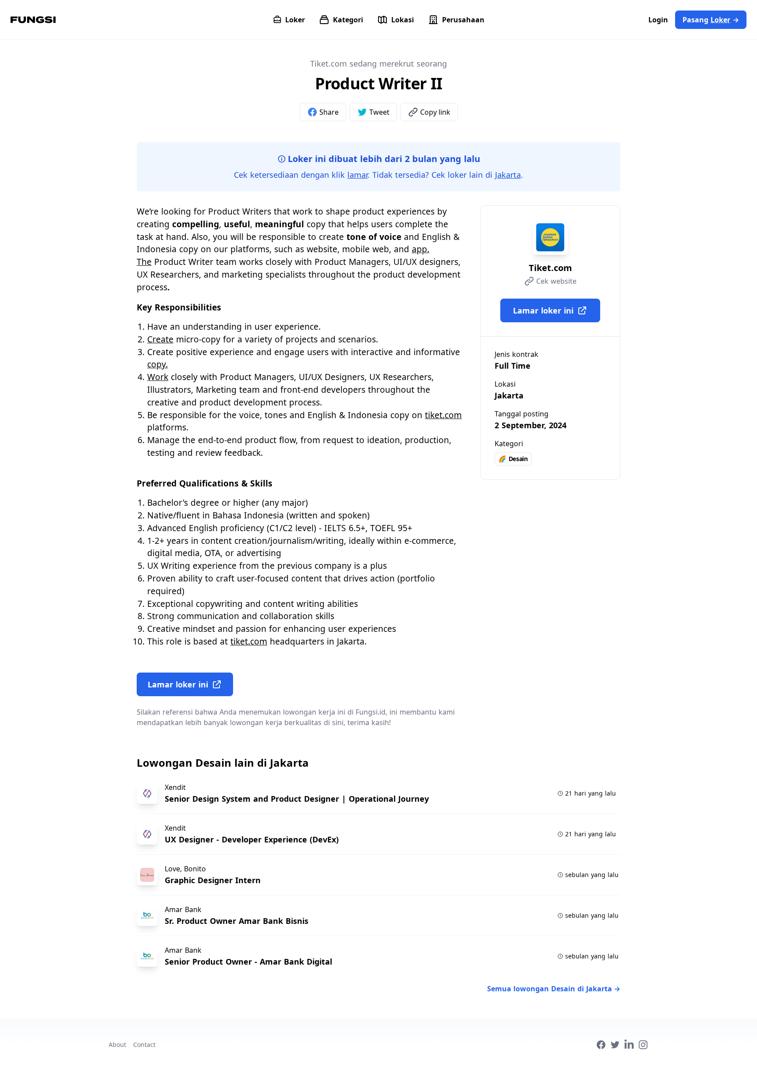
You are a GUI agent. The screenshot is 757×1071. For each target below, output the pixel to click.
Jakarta (508, 174)
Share (329, 112)
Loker (295, 20)
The (144, 262)
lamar (357, 174)
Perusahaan (463, 20)
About (117, 1044)
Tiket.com (550, 268)
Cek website (556, 281)
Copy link (435, 112)
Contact (144, 1044)
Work (157, 377)
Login (658, 20)
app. (420, 249)
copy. (157, 364)
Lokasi (402, 20)
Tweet (379, 112)
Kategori (348, 20)
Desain (513, 458)
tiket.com (443, 415)
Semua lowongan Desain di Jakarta (553, 988)
